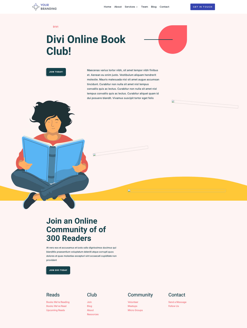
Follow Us (173, 306)
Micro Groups (135, 310)
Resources (93, 314)
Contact (164, 6)
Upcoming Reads (55, 310)
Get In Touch (202, 6)
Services (130, 6)
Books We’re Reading (57, 302)
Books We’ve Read (56, 306)
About (118, 6)
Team (144, 6)
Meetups (132, 306)
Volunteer (133, 302)
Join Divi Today (58, 270)
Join (89, 302)
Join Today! (56, 71)
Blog (154, 6)
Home (107, 6)
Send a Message (177, 302)
